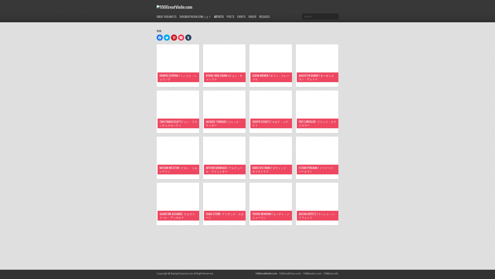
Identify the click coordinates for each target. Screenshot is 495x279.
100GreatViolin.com (266, 273)
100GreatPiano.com (290, 273)
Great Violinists (167, 17)
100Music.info (330, 273)
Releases (264, 17)
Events (241, 17)
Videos (252, 17)
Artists (219, 17)
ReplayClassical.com (182, 273)
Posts (230, 17)
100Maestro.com (312, 273)
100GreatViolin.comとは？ (195, 17)
